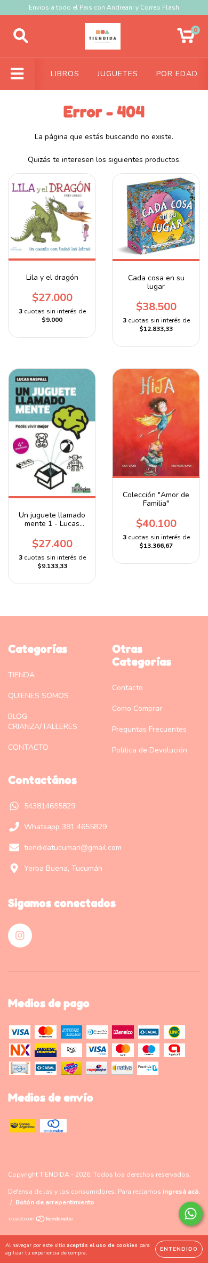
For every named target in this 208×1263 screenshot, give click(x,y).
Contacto (127, 688)
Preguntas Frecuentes (149, 729)
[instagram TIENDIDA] (20, 936)
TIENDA (21, 675)
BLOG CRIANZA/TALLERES (42, 721)
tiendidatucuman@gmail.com (73, 848)
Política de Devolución (149, 750)
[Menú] (17, 74)
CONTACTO (28, 747)
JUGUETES (118, 74)
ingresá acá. (181, 1191)
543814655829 (49, 806)
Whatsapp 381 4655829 (65, 827)
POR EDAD (177, 74)
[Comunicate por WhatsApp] (191, 1214)
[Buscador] (21, 36)
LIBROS (65, 74)
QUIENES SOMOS (38, 696)
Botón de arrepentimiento (54, 1202)
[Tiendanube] (41, 1220)
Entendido (179, 1249)
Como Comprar (137, 708)
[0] (186, 39)
